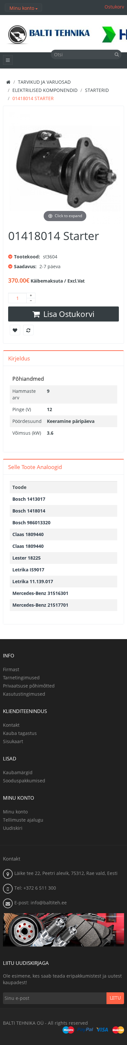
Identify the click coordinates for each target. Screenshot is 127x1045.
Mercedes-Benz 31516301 (40, 593)
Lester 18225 (26, 558)
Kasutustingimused (24, 694)
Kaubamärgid (18, 772)
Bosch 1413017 (28, 499)
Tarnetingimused (21, 677)
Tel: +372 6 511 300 (35, 888)
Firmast (11, 669)
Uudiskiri (12, 828)
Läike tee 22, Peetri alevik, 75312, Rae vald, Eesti (66, 873)
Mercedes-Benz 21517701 (40, 605)
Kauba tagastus (20, 733)
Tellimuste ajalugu (23, 820)
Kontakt (11, 725)
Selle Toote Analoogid (35, 467)
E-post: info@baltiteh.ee (40, 902)
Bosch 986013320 (31, 522)
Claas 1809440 (28, 534)
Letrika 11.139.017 (32, 581)
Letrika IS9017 (28, 569)
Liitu (115, 998)
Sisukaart (13, 741)
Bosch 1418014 (28, 511)
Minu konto (15, 812)
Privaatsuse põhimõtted (29, 686)
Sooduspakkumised (24, 780)
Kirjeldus (19, 358)
